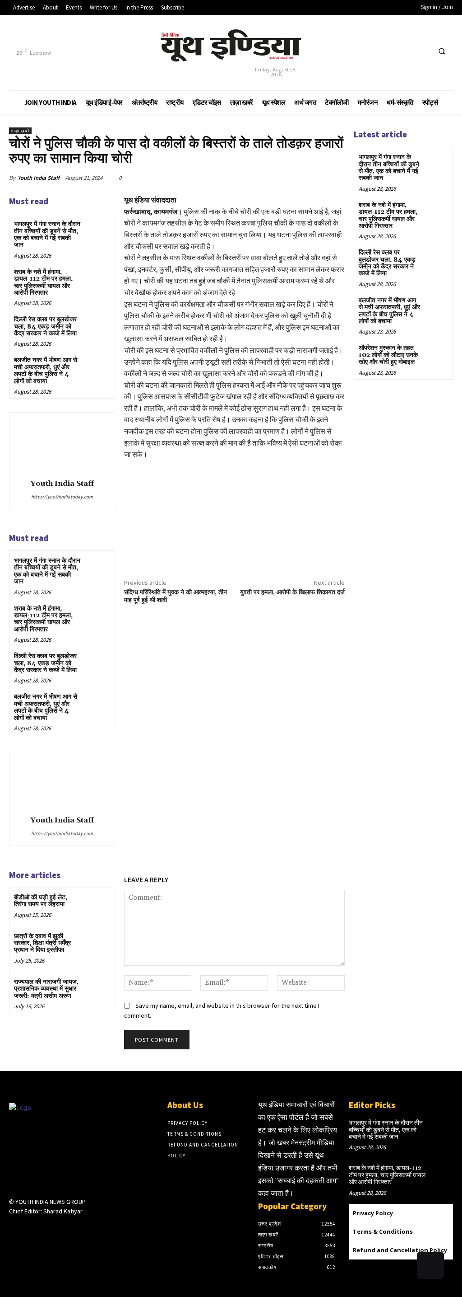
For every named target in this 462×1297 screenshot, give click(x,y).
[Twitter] (395, 54)
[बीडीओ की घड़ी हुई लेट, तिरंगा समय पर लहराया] (97, 905)
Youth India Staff (39, 178)
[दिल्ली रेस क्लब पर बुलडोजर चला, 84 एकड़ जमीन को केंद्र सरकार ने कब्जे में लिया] (97, 327)
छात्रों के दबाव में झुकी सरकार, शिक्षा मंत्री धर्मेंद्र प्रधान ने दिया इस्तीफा (42, 943)
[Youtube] (419, 54)
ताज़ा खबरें (20, 131)
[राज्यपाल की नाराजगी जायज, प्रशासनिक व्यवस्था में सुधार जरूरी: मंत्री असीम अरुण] (97, 989)
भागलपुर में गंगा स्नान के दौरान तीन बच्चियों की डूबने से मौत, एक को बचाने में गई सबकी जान (47, 234)
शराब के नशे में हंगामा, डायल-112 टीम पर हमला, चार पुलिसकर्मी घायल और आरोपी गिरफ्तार (43, 282)
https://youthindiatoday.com (62, 496)
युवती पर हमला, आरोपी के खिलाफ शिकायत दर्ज (292, 592)
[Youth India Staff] (62, 444)
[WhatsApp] (314, 178)
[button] (441, 51)
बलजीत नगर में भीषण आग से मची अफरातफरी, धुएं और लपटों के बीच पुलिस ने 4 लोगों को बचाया (45, 370)
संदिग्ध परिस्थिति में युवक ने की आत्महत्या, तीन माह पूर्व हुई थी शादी (175, 596)
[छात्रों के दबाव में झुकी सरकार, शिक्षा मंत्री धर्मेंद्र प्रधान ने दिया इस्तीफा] (97, 943)
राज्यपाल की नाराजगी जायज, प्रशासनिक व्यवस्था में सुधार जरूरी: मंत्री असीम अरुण (46, 989)
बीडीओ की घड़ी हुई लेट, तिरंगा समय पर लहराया (40, 900)
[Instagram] (30, 1229)
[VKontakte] (62, 1229)
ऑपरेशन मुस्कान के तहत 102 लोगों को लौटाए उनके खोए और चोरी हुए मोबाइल (388, 355)
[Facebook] (371, 54)
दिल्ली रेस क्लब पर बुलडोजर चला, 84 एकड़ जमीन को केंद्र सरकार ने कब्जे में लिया (45, 326)
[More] (335, 178)
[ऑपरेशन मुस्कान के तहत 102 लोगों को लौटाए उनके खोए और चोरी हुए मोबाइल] (436, 354)
